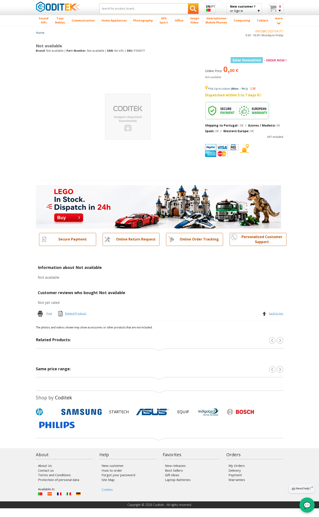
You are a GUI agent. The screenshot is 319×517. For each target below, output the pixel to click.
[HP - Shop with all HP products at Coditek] (47, 411)
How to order (112, 470)
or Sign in (242, 8)
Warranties (237, 479)
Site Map (108, 479)
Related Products (75, 313)
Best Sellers (174, 470)
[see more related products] (280, 340)
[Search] (193, 8)
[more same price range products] (280, 369)
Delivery (235, 470)
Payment (235, 475)
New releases (175, 465)
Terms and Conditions (54, 475)
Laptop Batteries (178, 479)
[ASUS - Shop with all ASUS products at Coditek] (152, 411)
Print (49, 313)
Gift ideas (172, 475)
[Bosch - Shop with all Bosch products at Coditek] (240, 411)
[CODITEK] (64, 7)
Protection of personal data (58, 479)
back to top (276, 313)
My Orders (237, 465)
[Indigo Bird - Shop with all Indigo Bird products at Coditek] (208, 411)
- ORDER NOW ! (259, 60)
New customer (113, 465)
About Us (45, 465)
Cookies (107, 489)
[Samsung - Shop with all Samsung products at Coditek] (81, 411)
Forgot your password (118, 475)
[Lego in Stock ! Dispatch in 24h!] (158, 206)
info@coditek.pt (269, 31)
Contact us (46, 470)
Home (40, 33)
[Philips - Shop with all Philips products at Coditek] (57, 424)
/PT (210, 6)
